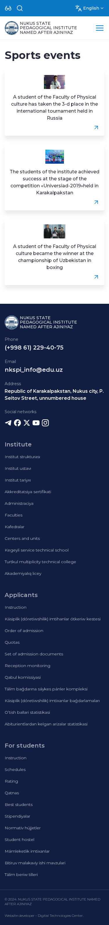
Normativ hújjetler (23, 827)
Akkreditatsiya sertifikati (28, 491)
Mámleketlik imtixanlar (27, 851)
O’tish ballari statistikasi (27, 712)
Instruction (15, 607)
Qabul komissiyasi (23, 677)
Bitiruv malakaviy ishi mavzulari (35, 862)
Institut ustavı (18, 468)
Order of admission (24, 630)
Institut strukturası (22, 456)
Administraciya (19, 503)
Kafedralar (14, 526)
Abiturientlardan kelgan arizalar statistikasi (46, 724)
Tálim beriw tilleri (21, 874)
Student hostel (19, 839)
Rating (11, 781)
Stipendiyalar (17, 816)
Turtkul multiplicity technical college (40, 561)
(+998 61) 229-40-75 (34, 347)
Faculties (13, 515)
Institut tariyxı (18, 480)
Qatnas (12, 792)
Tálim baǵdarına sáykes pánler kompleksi (46, 689)
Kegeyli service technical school (37, 550)
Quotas (12, 642)
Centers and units (22, 538)
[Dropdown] (8, 8)
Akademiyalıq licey (23, 573)
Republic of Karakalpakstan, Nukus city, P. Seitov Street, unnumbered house (54, 394)
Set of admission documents (34, 654)
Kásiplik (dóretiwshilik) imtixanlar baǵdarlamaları (52, 700)
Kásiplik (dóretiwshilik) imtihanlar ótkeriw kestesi (53, 619)
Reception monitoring (27, 665)
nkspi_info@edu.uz (34, 369)
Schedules (15, 769)
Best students (19, 804)
